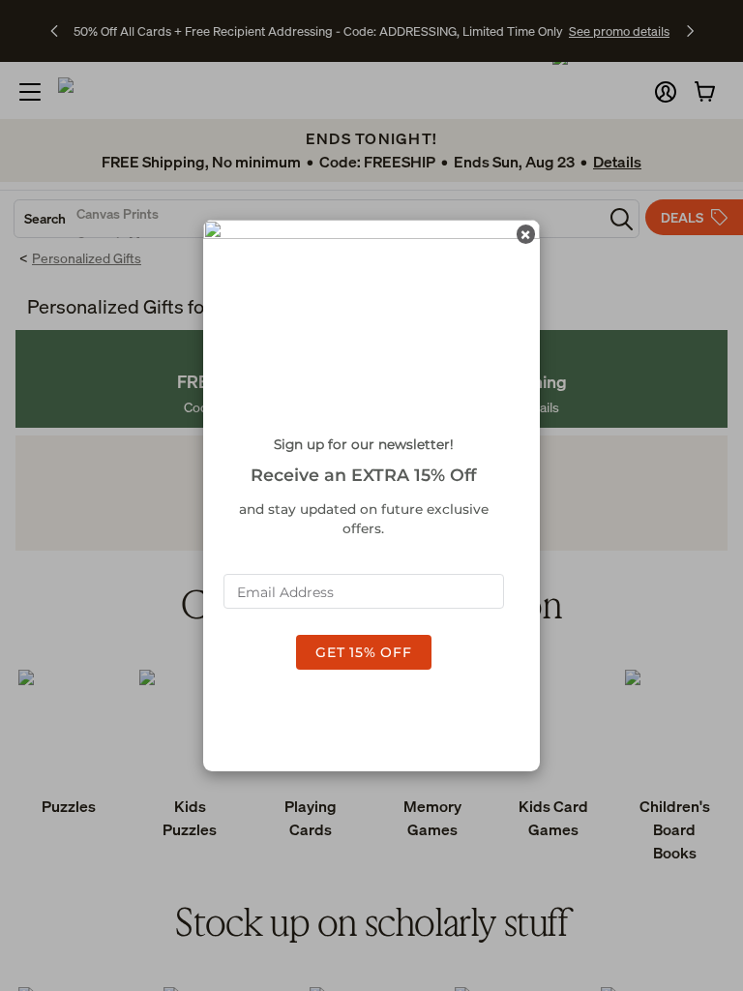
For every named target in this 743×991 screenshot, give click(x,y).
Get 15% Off (363, 652)
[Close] (526, 234)
